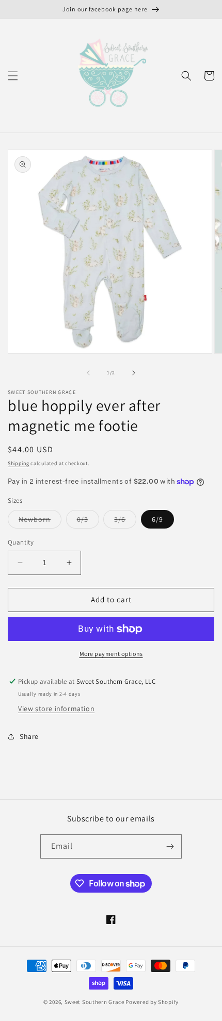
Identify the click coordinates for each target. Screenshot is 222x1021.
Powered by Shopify (152, 1002)
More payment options (111, 653)
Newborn (40, 521)
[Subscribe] (169, 846)
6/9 (157, 519)
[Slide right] (133, 372)
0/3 (88, 521)
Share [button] (29, 736)
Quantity (21, 542)
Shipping (18, 463)
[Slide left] (88, 372)
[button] (13, 75)
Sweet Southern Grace (94, 1002)
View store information (56, 708)
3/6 (125, 521)
